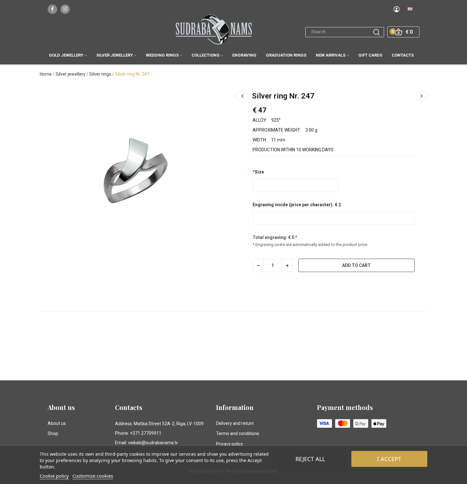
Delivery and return (235, 423)
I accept (389, 459)
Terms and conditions (237, 433)
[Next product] (421, 96)
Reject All (310, 459)
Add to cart (356, 265)
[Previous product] (242, 96)
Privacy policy (229, 444)
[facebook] (52, 9)
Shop (53, 433)
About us (57, 423)
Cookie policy (54, 476)
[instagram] (65, 9)
